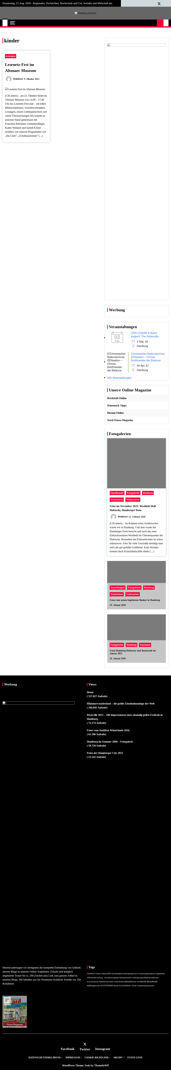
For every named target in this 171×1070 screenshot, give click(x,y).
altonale (128, 981)
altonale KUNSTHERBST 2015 (124, 986)
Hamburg (148, 493)
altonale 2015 (135, 982)
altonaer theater (98, 982)
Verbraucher (132, 594)
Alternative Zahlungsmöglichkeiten (137, 978)
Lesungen (10, 56)
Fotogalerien (133, 493)
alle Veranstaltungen (119, 378)
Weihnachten (132, 499)
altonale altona (145, 982)
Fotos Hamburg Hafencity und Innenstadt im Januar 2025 (133, 652)
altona (151, 978)
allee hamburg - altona (101, 978)
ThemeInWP (101, 1065)
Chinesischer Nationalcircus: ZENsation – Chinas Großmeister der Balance (148, 357)
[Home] (5, 23)
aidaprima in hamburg (137, 974)
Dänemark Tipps (117, 405)
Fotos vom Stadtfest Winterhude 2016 (108, 730)
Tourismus (145, 645)
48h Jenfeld (112, 974)
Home (90, 692)
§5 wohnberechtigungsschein (144, 986)
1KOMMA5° (91, 974)
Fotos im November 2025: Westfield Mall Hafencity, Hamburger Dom (133, 508)
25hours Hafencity (102, 974)
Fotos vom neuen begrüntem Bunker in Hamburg (135, 600)
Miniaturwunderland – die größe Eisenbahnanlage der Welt (120, 703)
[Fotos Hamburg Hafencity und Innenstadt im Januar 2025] (136, 638)
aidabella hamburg (123, 974)
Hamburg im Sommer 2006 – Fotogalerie (110, 741)
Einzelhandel (117, 493)
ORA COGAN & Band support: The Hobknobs (145, 334)
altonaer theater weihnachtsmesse (114, 982)
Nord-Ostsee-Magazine (120, 420)
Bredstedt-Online (117, 398)
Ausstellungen (118, 587)
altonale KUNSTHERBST (104, 986)
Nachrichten (117, 499)
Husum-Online (115, 412)
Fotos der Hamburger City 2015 (105, 753)
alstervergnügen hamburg (116, 978)
